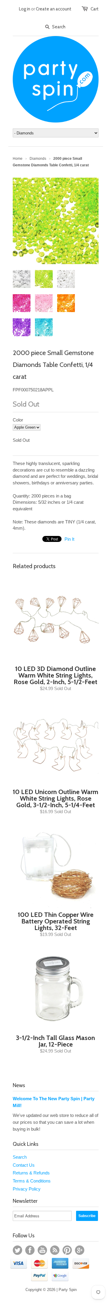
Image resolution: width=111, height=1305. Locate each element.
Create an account (53, 9)
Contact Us (24, 1165)
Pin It (69, 539)
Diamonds (38, 158)
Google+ (79, 1250)
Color (18, 419)
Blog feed (54, 1250)
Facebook (30, 1250)
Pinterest (67, 1250)
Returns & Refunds (31, 1172)
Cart (95, 9)
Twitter (17, 1250)
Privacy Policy (27, 1188)
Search (20, 1157)
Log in (24, 9)
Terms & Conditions (32, 1180)
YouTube (42, 1250)
